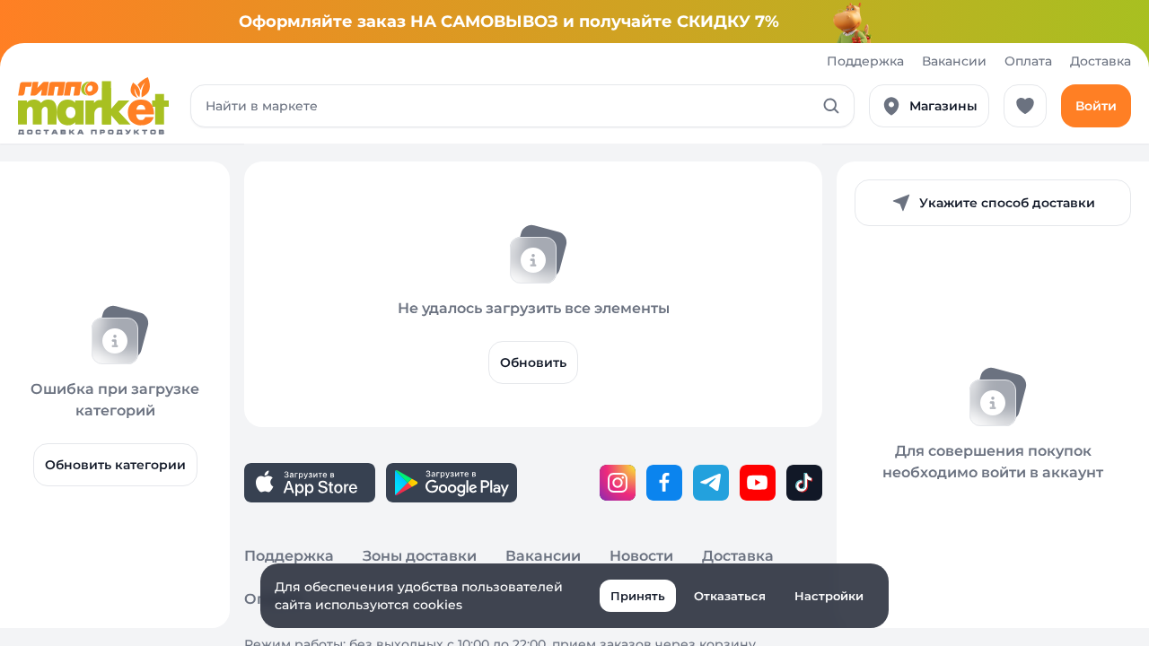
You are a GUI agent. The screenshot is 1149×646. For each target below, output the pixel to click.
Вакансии (954, 61)
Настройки (829, 596)
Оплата (1028, 61)
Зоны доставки (420, 555)
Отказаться (730, 596)
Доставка (1100, 61)
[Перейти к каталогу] (93, 106)
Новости (641, 555)
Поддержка (865, 61)
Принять (637, 596)
